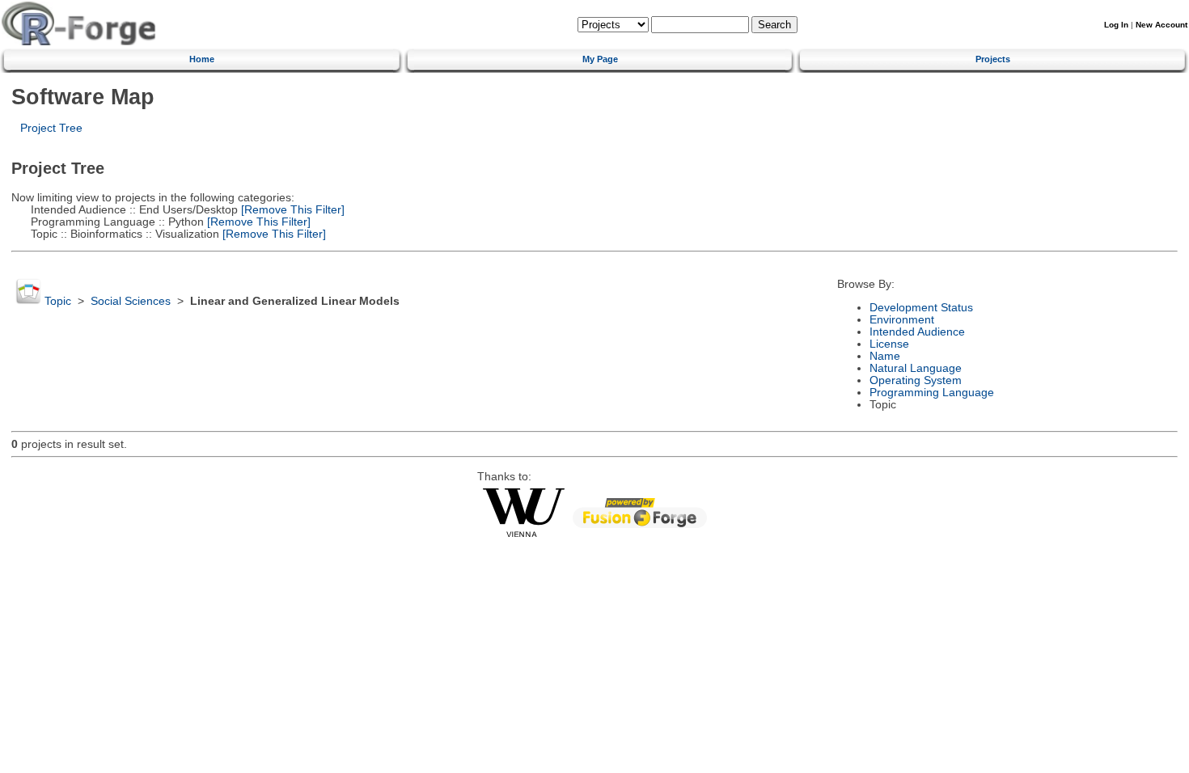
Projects (992, 59)
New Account (1161, 24)
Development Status (921, 308)
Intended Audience (917, 332)
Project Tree (51, 128)
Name (885, 356)
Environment (902, 320)
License (889, 344)
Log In (1116, 24)
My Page (600, 59)
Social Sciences (131, 301)
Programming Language (932, 392)
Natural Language (916, 368)
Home (201, 59)
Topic (57, 301)
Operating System (916, 380)
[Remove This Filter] (291, 210)
